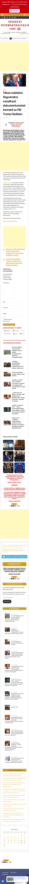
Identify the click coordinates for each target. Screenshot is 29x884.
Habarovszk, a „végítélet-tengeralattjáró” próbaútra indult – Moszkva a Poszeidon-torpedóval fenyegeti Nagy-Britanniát (14, 696)
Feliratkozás (7, 601)
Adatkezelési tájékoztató (5, 873)
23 (24, 840)
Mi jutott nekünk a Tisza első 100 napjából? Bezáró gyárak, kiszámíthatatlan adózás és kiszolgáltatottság (14, 618)
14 (18, 838)
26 (11, 842)
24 (4, 842)
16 (24, 838)
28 (18, 842)
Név (4, 301)
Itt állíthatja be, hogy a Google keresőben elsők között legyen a (16, 124)
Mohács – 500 (14, 707)
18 (8, 840)
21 (18, 840)
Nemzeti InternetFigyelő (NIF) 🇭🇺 (15, 25)
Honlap (4, 313)
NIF (11, 614)
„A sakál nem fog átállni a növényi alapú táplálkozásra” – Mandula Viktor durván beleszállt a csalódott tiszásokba (14, 669)
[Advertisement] (14, 56)
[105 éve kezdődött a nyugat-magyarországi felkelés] (7, 641)
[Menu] (2, 14)
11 (8, 838)
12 (11, 838)
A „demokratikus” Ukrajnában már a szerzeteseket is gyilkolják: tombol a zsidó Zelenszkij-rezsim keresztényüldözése (14, 784)
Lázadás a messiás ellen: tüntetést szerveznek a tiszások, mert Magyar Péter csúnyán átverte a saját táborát (14, 655)
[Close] (27, 7)
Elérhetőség (13, 872)
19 (11, 840)
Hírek (4, 89)
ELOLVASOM (14, 11)
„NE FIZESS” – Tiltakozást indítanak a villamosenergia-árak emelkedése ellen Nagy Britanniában (14, 546)
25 (8, 842)
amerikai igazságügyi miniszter (12, 140)
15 (21, 838)
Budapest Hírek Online (15, 770)
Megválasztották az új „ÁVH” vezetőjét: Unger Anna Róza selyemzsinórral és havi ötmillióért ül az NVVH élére (14, 720)
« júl (4, 846)
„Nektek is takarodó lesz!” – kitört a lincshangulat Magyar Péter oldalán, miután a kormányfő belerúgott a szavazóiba (14, 682)
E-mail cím (5, 307)
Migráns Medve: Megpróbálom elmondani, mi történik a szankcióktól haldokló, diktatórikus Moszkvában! (13, 550)
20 (14, 840)
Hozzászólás (6, 282)
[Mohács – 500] (7, 707)
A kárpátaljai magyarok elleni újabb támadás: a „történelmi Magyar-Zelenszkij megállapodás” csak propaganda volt (14, 814)
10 (4, 838)
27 (14, 842)
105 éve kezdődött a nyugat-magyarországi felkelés (17, 643)
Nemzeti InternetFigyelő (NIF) (14, 879)
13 (14, 838)
